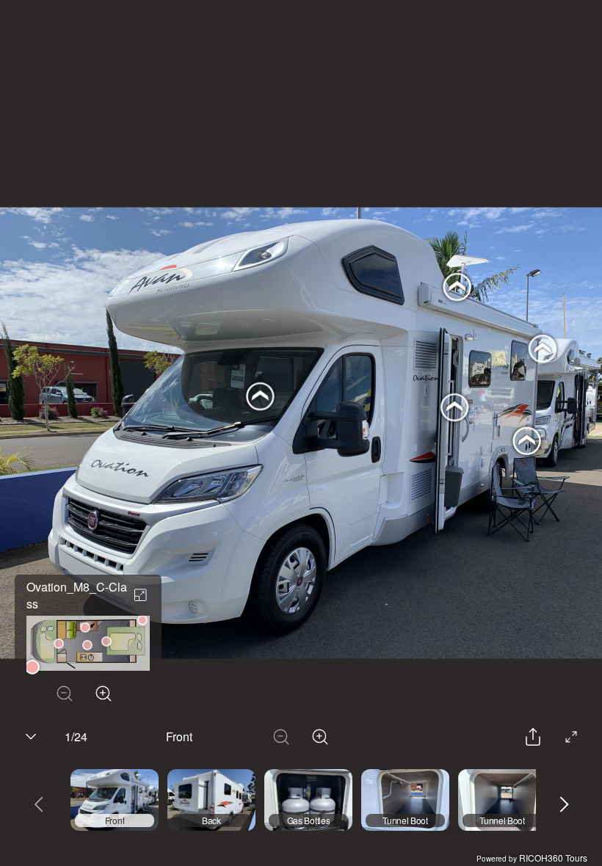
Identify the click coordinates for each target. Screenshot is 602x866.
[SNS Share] (533, 737)
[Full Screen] (571, 737)
